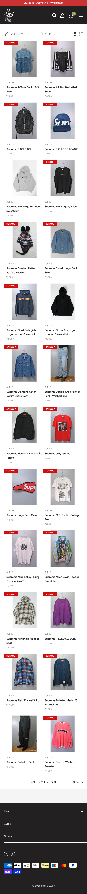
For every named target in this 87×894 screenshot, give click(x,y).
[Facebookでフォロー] (13, 853)
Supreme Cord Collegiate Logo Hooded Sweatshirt (21, 332)
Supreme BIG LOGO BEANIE (62, 149)
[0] (70, 15)
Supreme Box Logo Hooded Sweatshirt (23, 208)
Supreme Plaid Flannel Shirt (22, 700)
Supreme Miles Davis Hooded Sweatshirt (62, 579)
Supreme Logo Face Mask (21, 515)
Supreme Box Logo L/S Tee (61, 206)
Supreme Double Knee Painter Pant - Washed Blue (62, 393)
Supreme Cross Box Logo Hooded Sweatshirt (60, 332)
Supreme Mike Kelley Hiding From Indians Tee (23, 579)
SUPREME (11, 82)
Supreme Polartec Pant (20, 762)
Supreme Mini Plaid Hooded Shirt (23, 640)
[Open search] (54, 15)
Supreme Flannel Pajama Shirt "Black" (24, 455)
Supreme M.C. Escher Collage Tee (62, 517)
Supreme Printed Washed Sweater (60, 764)
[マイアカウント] (62, 15)
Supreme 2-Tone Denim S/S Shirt (22, 89)
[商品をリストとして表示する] (81, 34)
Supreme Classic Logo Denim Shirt (62, 270)
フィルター (16, 33)
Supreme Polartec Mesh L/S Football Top (61, 702)
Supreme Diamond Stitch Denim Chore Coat (21, 393)
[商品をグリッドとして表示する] (74, 34)
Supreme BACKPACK (19, 149)
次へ (76, 782)
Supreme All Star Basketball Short (61, 89)
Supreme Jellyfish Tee (57, 453)
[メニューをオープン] (81, 15)
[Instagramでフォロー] (6, 853)
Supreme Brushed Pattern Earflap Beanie (21, 270)
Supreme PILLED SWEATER (61, 638)
